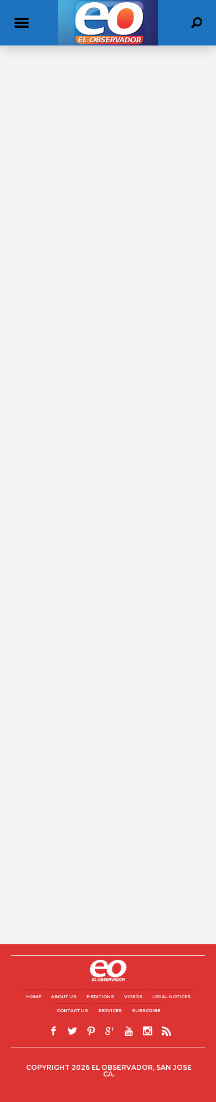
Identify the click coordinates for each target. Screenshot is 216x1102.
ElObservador (33, 120)
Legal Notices (171, 996)
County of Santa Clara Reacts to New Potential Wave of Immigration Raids (93, 190)
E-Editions (100, 996)
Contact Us (72, 1010)
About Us (63, 996)
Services (110, 1010)
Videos (133, 996)
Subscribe (146, 1010)
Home (33, 996)
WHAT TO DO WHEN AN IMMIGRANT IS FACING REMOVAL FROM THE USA (94, 102)
